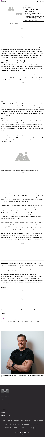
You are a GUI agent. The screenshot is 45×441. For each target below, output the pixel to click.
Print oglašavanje (5, 406)
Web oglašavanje (5, 403)
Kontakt (3, 412)
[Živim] (3, 1)
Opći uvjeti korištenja (6, 415)
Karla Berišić (5, 23)
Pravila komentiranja (6, 397)
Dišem (23, 8)
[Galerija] (11, 9)
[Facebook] (37, 1)
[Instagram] (40, 1)
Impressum (3, 409)
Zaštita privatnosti (5, 400)
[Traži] (34, 1)
